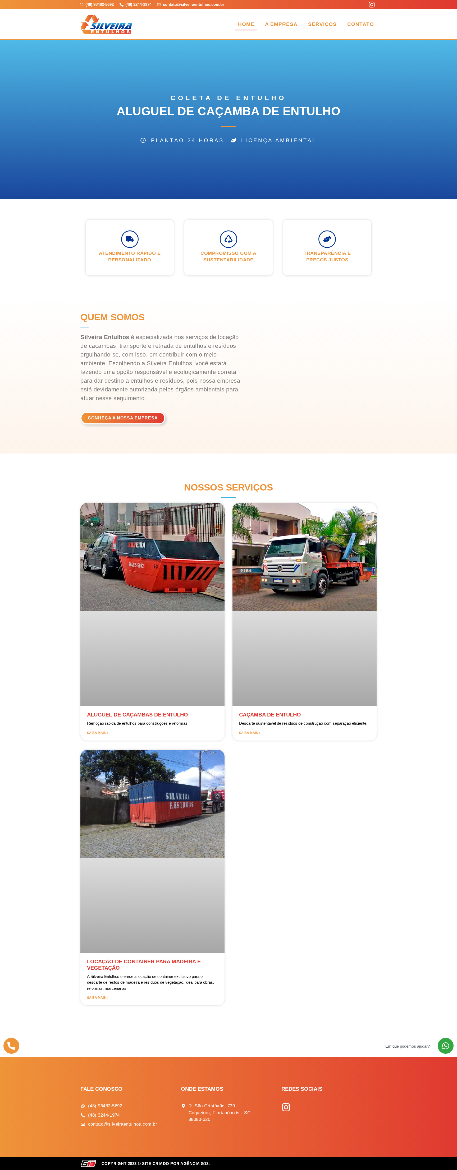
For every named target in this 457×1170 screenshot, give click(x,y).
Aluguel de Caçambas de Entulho (137, 715)
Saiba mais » (97, 733)
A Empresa (281, 24)
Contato (360, 24)
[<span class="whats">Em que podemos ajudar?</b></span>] (445, 1046)
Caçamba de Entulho (270, 715)
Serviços (322, 24)
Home (246, 24)
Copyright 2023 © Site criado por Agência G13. (156, 1163)
